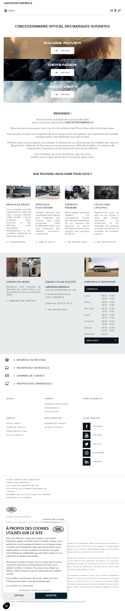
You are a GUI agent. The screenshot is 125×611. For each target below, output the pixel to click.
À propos (49, 399)
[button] (6, 605)
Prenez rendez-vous (17, 431)
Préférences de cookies (19, 498)
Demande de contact (23, 301)
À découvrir (17, 242)
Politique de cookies (29, 547)
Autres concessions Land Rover (23, 480)
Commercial (92, 289)
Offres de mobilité (92, 399)
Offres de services (16, 427)
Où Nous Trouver (54, 427)
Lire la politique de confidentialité (19, 586)
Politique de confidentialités (22, 486)
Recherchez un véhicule (33, 367)
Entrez (65, 51)
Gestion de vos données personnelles (26, 489)
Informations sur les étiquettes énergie (28, 495)
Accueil (10, 399)
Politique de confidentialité (22, 553)
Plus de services (15, 435)
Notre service (13, 423)
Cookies (10, 491)
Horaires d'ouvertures (57, 404)
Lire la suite (47, 242)
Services (10, 418)
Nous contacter (53, 418)
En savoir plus (77, 242)
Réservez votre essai (31, 359)
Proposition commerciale (34, 383)
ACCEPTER (51, 596)
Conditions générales (18, 483)
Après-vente (92, 340)
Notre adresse (52, 408)
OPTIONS (19, 596)
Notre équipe (52, 412)
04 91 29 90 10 (64, 303)
